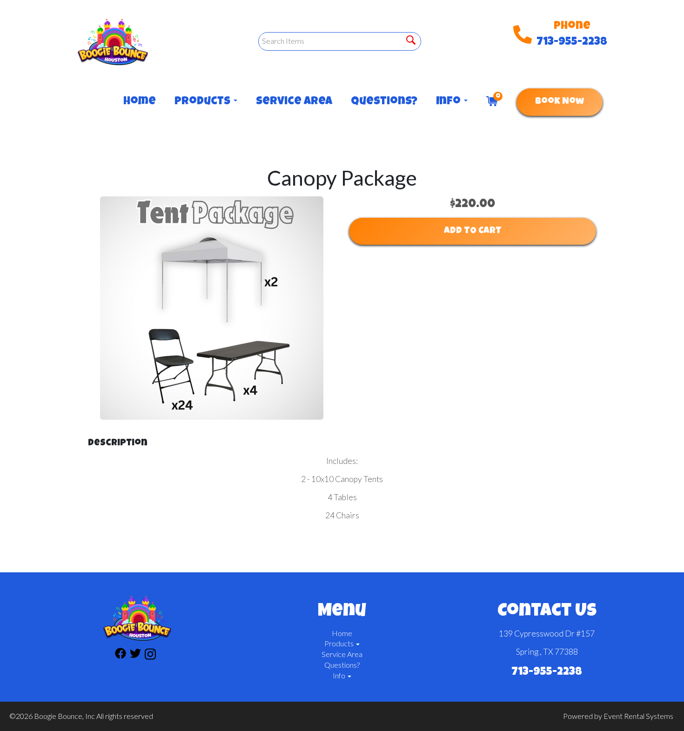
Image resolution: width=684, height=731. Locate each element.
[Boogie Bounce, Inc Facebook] (120, 655)
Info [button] (449, 101)
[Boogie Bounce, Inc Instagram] (150, 655)
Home (139, 101)
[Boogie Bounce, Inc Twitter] (135, 655)
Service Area (294, 101)
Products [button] (203, 101)
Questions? (384, 101)
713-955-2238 (571, 42)
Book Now (559, 102)
